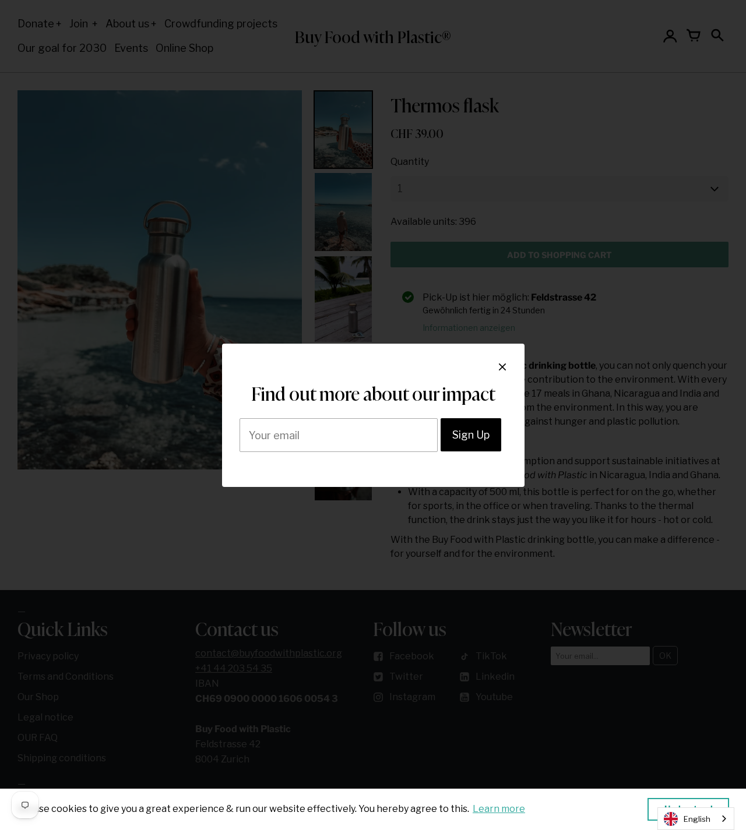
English (697, 819)
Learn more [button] (499, 808)
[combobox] (695, 818)
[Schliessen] (502, 366)
